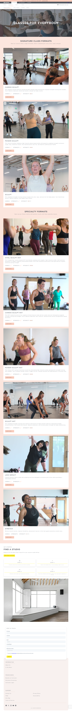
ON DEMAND (22, 2)
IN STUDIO (14, 2)
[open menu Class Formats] (10, 7)
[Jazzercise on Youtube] (13, 705)
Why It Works (16, 7)
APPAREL (29, 2)
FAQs (23, 4)
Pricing (23, 7)
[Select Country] (67, 2)
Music (28, 7)
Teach (16, 4)
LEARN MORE (45, 0)
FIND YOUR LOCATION (9, 555)
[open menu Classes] (12, 5)
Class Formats (7, 7)
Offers (5, 4)
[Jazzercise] (7, 2)
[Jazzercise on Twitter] (8, 705)
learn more (9, 97)
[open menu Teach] (19, 5)
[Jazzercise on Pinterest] (15, 705)
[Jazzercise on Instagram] (11, 705)
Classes (10, 4)
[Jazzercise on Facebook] (6, 705)
